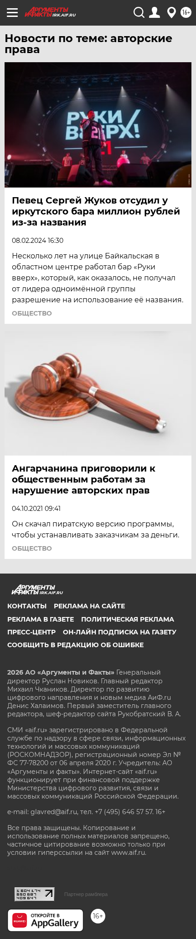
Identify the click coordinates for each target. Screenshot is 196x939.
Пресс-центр (31, 632)
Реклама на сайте (89, 606)
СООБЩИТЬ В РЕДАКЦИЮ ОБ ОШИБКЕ (75, 645)
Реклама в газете (40, 619)
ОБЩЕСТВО (32, 313)
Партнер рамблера (86, 894)
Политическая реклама (127, 619)
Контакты (26, 606)
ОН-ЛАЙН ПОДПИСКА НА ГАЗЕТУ (119, 632)
